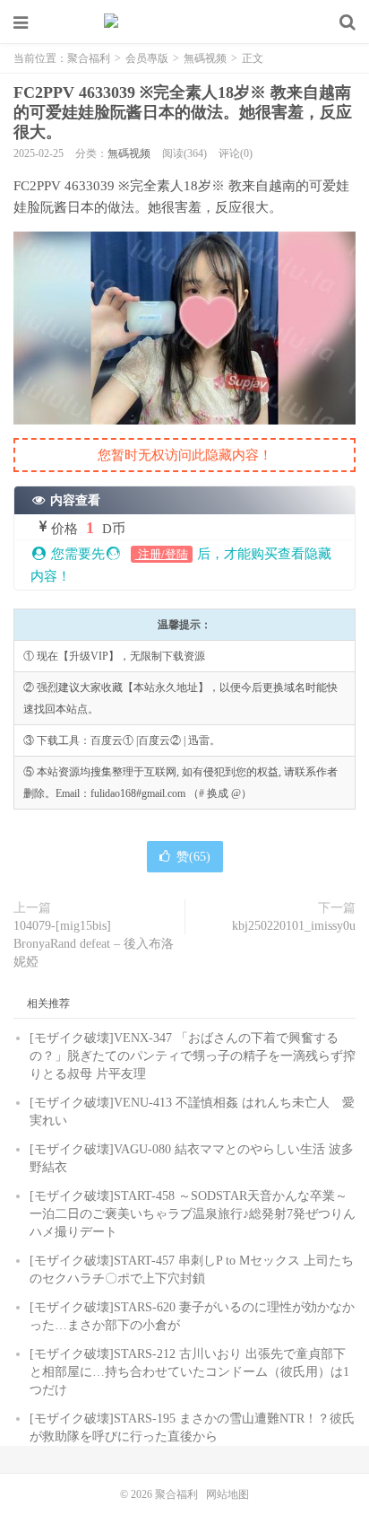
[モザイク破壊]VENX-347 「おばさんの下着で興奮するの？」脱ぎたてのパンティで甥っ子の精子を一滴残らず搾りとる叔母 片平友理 (193, 1056)
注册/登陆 (161, 554)
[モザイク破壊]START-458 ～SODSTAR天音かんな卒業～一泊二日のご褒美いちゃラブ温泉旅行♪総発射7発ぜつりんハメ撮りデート (193, 1214)
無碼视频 (205, 58)
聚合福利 (184, 22)
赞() (193, 856)
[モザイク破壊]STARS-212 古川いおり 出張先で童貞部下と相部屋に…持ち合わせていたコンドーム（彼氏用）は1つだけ (189, 1372)
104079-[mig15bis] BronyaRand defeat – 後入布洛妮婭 (93, 943)
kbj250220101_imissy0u (294, 926)
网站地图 (227, 1494)
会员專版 (146, 58)
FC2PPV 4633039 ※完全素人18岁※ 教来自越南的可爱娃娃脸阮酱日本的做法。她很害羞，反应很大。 (182, 112)
